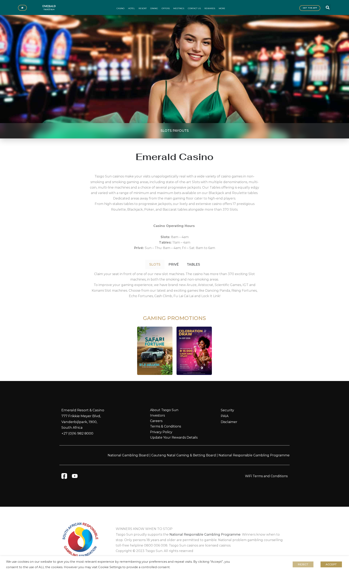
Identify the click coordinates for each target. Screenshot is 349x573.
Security (227, 410)
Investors (157, 415)
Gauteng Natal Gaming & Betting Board (183, 455)
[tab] (154, 264)
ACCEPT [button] (331, 564)
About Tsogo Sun (164, 410)
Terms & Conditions (165, 426)
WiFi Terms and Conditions (266, 476)
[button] (327, 7)
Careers (156, 421)
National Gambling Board (128, 455)
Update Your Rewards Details (174, 437)
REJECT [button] (303, 564)
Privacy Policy (161, 432)
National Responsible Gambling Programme (254, 455)
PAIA (224, 416)
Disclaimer (229, 422)
